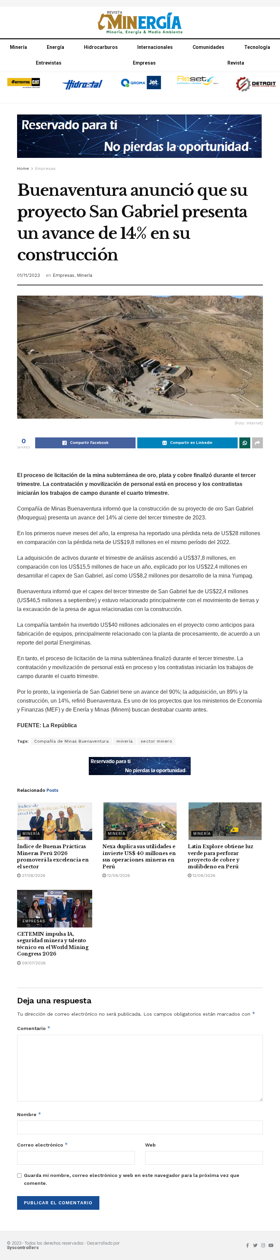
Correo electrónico (42, 1144)
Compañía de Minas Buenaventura (71, 741)
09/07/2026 (33, 963)
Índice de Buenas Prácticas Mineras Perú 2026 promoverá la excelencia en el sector (53, 856)
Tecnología (257, 47)
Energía (55, 47)
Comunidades (208, 47)
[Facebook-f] (247, 1245)
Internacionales (155, 47)
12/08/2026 (118, 875)
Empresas (144, 63)
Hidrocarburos (101, 47)
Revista (235, 63)
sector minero (156, 741)
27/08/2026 (32, 875)
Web (150, 1145)
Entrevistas (48, 63)
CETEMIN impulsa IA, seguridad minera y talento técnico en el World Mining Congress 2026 (52, 944)
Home (23, 168)
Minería (18, 47)
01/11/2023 (28, 275)
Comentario (34, 1028)
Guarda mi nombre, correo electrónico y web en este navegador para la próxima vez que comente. (131, 1179)
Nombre (29, 1114)
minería (124, 741)
